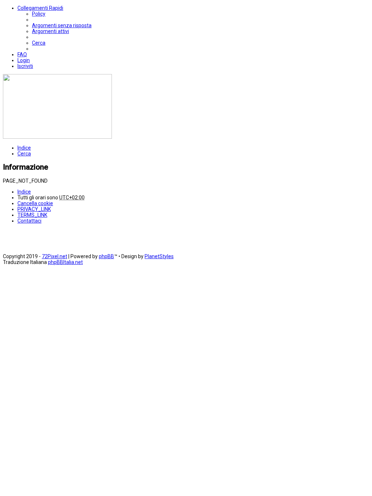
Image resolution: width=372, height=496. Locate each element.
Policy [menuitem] (38, 14)
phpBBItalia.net (65, 262)
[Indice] (57, 137)
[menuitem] (62, 25)
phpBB (106, 256)
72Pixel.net (54, 256)
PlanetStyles (159, 256)
